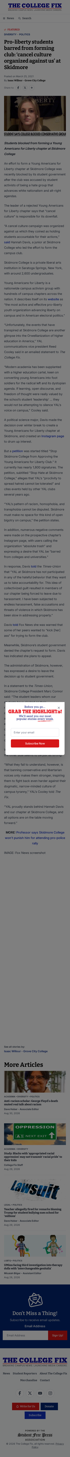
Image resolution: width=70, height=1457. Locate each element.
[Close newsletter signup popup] (59, 708)
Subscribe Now (35, 743)
